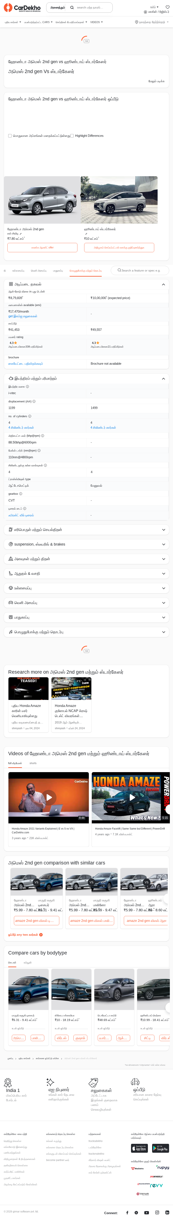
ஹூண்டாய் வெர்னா (151, 1015)
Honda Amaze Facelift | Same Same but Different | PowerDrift (130, 828)
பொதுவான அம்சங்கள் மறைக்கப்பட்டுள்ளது (41, 135)
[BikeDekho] (137, 1168)
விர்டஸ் (61, 1038)
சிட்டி (147, 1038)
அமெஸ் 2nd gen (19, 1038)
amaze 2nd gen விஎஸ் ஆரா (146, 921)
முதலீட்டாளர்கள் (12, 1178)
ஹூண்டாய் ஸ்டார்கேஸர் (100, 229)
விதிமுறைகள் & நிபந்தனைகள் (19, 1159)
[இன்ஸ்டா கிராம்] (157, 1213)
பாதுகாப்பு (58, 270)
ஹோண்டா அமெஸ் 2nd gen (25, 229)
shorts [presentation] (33, 763)
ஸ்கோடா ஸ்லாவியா (64, 1015)
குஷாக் (80, 1038)
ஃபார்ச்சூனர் (105, 1038)
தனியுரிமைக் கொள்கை (16, 1165)
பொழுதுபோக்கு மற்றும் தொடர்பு (86, 270)
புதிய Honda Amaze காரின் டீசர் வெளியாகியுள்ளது (26, 711)
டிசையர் (43, 905)
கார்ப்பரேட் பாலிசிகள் (14, 1171)
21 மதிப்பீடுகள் (116, 346)
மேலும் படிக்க (157, 81)
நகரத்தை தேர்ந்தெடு (152, 22)
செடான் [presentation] (12, 962)
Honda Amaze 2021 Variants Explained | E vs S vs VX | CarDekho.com (43, 830)
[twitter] (136, 1213)
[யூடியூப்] (146, 1213)
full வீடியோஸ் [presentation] (15, 763)
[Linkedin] (167, 1213)
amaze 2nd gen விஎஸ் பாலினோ (92, 921)
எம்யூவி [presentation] (27, 962)
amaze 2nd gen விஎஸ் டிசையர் (37, 921)
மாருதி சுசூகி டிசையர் (23, 1015)
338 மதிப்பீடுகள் (34, 346)
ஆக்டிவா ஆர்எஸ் (124, 1038)
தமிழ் (153, 6)
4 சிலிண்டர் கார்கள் (21, 427)
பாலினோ (99, 905)
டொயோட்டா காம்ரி (107, 1015)
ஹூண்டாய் (155, 900)
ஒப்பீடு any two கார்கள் (23, 934)
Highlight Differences (89, 135)
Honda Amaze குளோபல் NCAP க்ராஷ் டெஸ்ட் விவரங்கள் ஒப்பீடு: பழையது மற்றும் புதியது (71, 716)
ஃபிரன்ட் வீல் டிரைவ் (21, 515)
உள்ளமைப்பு (18, 270)
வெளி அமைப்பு (38, 270)
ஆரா (151, 905)
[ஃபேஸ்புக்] (127, 1213)
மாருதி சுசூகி (46, 900)
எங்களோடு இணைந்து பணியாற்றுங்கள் (15, 1150)
